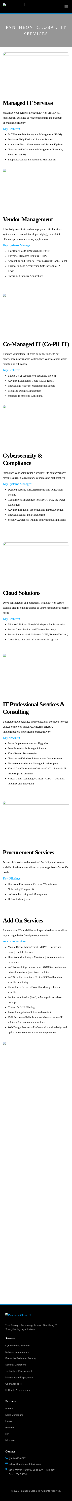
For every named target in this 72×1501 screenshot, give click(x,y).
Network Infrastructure (17, 1352)
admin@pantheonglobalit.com (25, 1464)
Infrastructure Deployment (19, 1377)
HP (7, 1434)
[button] (66, 7)
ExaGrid (9, 1427)
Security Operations (15, 1364)
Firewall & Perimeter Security (20, 1358)
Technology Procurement (18, 1371)
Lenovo (9, 1421)
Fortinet (9, 1408)
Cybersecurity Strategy (17, 1345)
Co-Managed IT (13, 1383)
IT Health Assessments (17, 1390)
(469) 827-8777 (17, 1458)
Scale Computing (14, 1415)
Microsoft (10, 1440)
